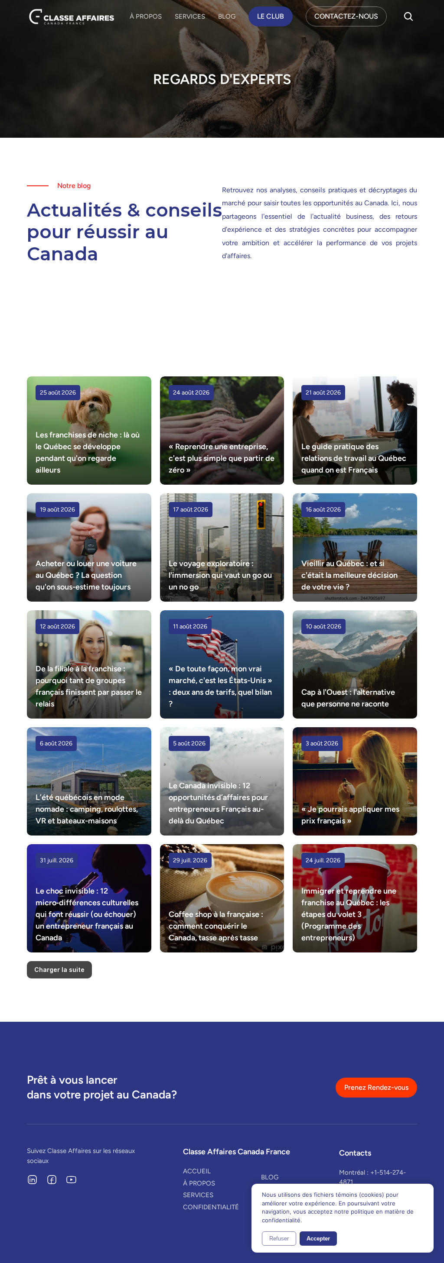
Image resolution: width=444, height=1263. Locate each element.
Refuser (279, 1238)
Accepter (318, 1238)
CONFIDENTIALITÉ (211, 1207)
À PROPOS (146, 16)
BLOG (226, 16)
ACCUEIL (197, 1171)
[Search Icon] (408, 16)
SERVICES (190, 16)
